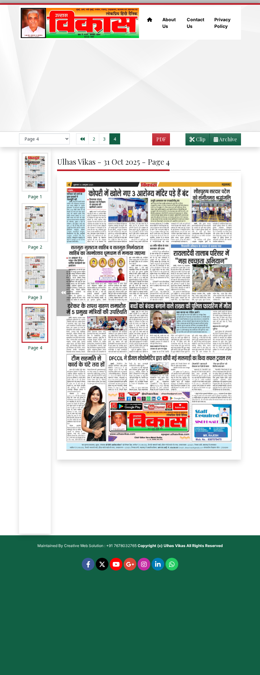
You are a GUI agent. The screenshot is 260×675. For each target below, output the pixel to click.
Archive (227, 139)
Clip (200, 139)
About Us (169, 23)
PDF (161, 139)
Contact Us (195, 23)
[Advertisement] (130, 85)
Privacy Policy (222, 23)
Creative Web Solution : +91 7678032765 (100, 545)
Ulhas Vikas (174, 545)
